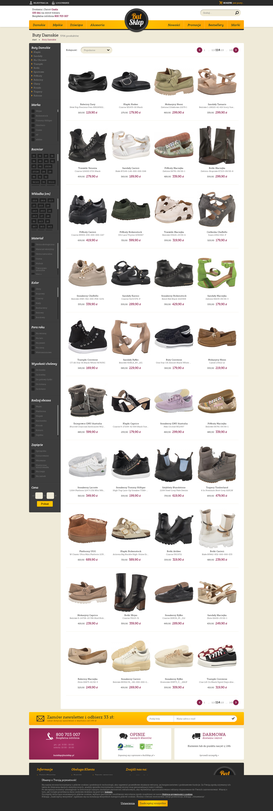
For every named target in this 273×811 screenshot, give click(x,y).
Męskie (58, 25)
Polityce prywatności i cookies (177, 794)
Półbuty (38, 76)
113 (213, 50)
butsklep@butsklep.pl (63, 755)
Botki (36, 68)
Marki (235, 25)
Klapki (37, 52)
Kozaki (37, 87)
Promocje (194, 25)
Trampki (38, 64)
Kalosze (38, 95)
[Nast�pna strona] (236, 50)
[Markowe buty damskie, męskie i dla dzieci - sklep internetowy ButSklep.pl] (136, 20)
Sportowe (39, 72)
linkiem (108, 792)
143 (231, 50)
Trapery (38, 91)
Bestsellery (216, 25)
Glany (37, 83)
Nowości (174, 25)
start (34, 39)
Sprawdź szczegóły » (209, 755)
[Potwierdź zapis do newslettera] (233, 719)
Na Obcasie (40, 60)
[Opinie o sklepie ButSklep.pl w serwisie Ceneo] (146, 746)
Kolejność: (72, 50)
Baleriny (38, 80)
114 (217, 50)
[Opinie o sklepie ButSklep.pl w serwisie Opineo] (126, 746)
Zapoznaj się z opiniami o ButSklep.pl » (136, 755)
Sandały (38, 56)
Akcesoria (97, 25)
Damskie (39, 25)
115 (222, 50)
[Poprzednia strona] (199, 50)
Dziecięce (76, 25)
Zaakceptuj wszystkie (153, 803)
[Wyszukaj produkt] (237, 13)
